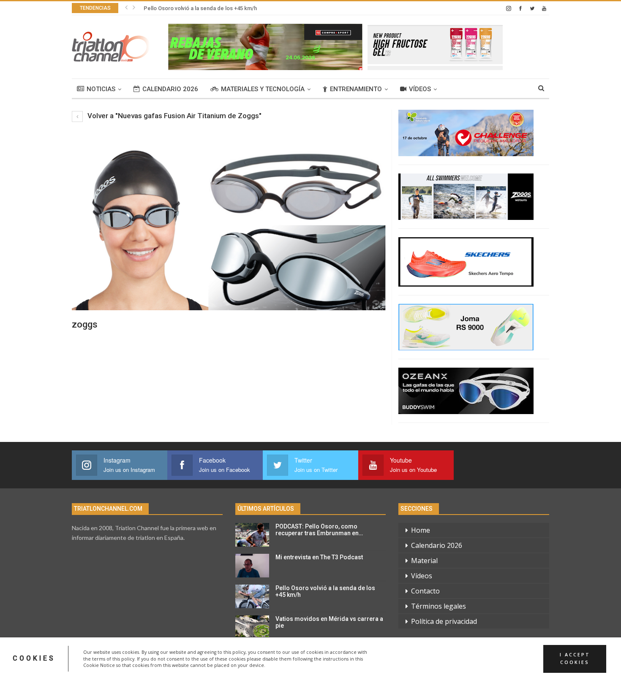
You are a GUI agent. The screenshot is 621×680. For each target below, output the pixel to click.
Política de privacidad (444, 621)
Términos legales (438, 606)
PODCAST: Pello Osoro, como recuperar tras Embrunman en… (319, 530)
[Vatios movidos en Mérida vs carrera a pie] (252, 627)
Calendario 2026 (170, 89)
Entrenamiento (356, 89)
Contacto (425, 591)
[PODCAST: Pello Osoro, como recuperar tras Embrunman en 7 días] (252, 535)
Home (420, 530)
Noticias (101, 89)
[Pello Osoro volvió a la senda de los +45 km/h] (252, 596)
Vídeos (420, 89)
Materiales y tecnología (263, 89)
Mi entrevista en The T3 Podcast (319, 557)
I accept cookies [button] (575, 658)
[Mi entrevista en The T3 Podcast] (252, 565)
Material (424, 560)
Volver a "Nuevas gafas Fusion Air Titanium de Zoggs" (173, 115)
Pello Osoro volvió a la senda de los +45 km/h (200, 8)
